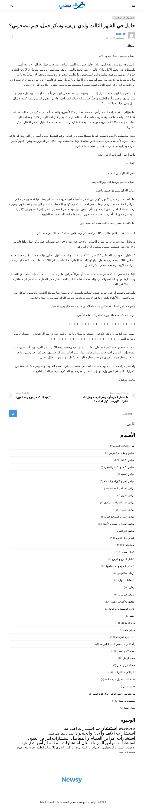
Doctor (120, 34)
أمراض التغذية (128, 474)
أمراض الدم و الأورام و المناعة (119, 481)
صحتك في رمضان (126, 665)
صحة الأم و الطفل (126, 651)
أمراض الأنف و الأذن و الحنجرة (119, 467)
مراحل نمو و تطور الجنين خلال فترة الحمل (113, 693)
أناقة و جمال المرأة (125, 538)
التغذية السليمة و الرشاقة (122, 608)
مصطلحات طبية (127, 700)
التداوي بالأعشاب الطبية (123, 601)
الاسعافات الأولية (126, 580)
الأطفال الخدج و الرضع (123, 559)
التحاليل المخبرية (126, 594)
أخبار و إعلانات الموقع (124, 445)
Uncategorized (127, 729)
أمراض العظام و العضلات (122, 488)
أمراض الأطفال (127, 460)
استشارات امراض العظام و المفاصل (103, 738)
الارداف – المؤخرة (125, 573)
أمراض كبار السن (126, 530)
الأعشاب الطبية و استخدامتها (120, 566)
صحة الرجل (129, 658)
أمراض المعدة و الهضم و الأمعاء (119, 523)
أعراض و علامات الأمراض (122, 453)
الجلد (132, 615)
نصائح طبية (129, 707)
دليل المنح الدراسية (125, 637)
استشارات (130, 545)
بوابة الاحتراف (128, 622)
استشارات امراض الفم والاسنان (108, 742)
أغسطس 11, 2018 (115, 37)
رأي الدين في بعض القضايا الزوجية (117, 644)
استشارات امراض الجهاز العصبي (61, 733)
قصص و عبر (129, 686)
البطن (132, 587)
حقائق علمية (128, 630)
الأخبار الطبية (128, 552)
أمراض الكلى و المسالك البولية (119, 516)
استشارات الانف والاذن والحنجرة (105, 733)
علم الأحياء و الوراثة (125, 672)
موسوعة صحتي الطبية (74, 802)
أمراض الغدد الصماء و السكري (119, 502)
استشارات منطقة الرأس (58, 742)
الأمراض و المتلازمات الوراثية (83, 747)
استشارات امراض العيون (124, 17)
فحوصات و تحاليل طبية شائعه (120, 679)
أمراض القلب (128, 509)
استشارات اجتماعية (79, 728)
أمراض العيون (128, 495)
